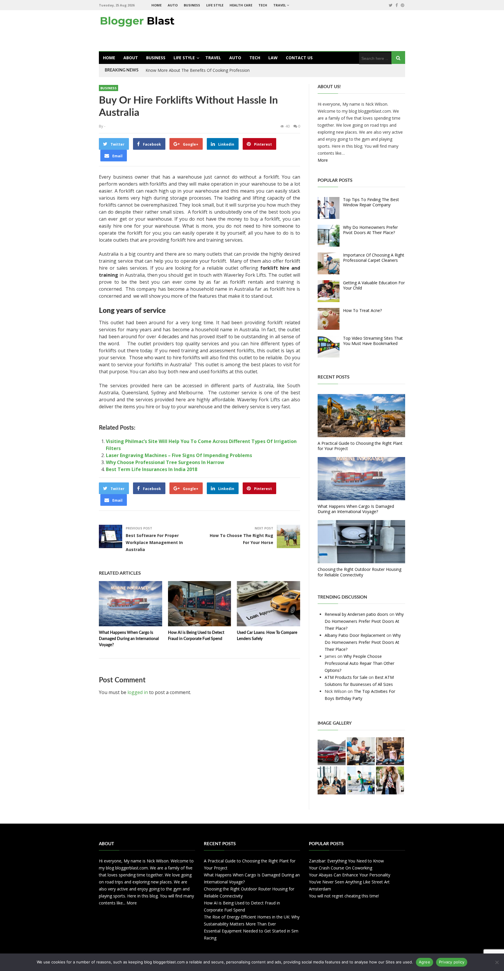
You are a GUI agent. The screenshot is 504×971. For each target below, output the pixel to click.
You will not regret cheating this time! (344, 896)
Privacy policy (452, 962)
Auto (173, 5)
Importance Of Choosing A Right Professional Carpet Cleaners (373, 257)
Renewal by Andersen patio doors (356, 614)
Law (273, 57)
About (130, 57)
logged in (137, 692)
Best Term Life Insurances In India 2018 (151, 469)
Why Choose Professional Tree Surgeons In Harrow (165, 462)
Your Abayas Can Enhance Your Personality (349, 875)
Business (192, 5)
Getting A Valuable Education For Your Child (374, 285)
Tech (262, 5)
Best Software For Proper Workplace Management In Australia (154, 542)
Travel (279, 5)
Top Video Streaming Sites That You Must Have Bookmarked (373, 340)
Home (156, 5)
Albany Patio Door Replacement (355, 635)
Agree (424, 962)
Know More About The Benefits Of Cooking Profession (198, 70)
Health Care (241, 5)
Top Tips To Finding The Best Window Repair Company (371, 202)
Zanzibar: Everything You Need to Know (346, 861)
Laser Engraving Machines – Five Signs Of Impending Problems (179, 455)
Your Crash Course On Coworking (340, 868)
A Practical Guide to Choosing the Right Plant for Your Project (360, 445)
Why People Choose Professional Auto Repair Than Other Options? (359, 663)
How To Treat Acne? (362, 310)
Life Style (214, 5)
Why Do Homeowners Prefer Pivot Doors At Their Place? (370, 229)
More (323, 160)
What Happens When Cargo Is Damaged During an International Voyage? (129, 639)
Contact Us (299, 57)
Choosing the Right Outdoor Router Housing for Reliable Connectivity (359, 571)
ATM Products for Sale (346, 677)
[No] (497, 962)
